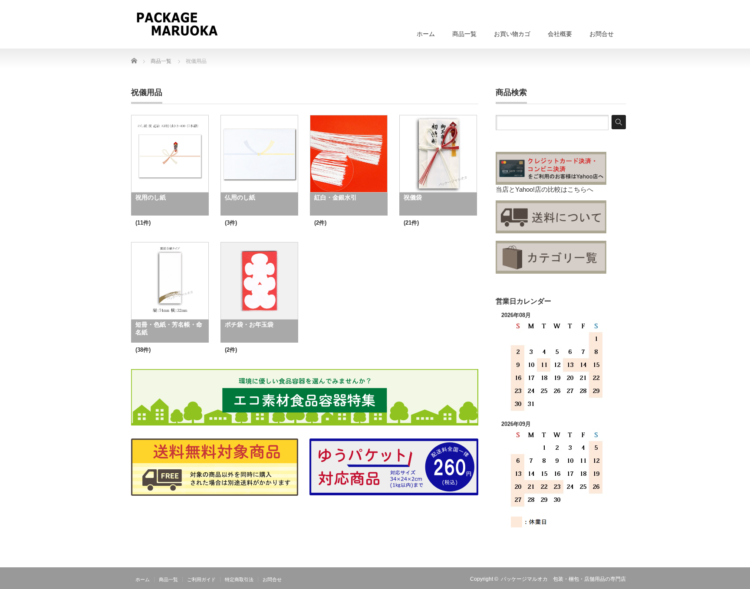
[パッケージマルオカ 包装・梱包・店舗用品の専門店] (176, 24)
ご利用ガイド (201, 579)
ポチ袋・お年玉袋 (249, 324)
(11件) (143, 222)
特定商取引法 (239, 579)
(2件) (320, 222)
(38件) (143, 350)
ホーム (426, 33)
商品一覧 (464, 33)
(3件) (231, 222)
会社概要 (560, 33)
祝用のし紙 (150, 197)
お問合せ (601, 33)
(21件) (411, 222)
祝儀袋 (413, 197)
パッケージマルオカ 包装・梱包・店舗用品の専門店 (563, 579)
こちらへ (580, 189)
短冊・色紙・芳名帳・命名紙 (168, 328)
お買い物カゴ (512, 33)
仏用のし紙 (240, 197)
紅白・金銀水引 (335, 197)
